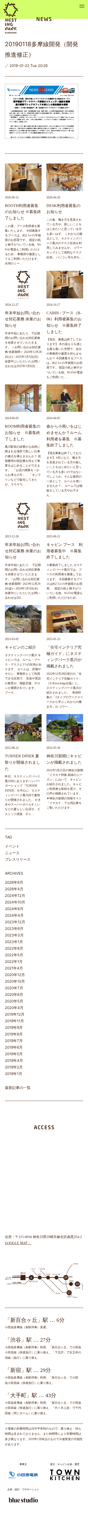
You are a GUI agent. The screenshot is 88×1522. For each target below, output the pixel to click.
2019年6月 (14, 1047)
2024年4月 (14, 915)
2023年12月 (15, 922)
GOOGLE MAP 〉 (18, 1243)
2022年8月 (14, 948)
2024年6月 (14, 908)
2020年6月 (14, 994)
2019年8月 (14, 1034)
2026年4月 (14, 889)
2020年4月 (14, 1007)
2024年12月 (15, 895)
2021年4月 (14, 968)
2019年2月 (14, 1067)
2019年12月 (14, 1014)
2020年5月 (14, 1001)
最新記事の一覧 (18, 1087)
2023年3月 (14, 935)
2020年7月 (14, 988)
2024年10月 (15, 902)
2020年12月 (15, 974)
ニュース (12, 852)
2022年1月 (14, 961)
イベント (12, 846)
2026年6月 (14, 882)
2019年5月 (14, 1054)
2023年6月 (14, 928)
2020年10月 (15, 981)
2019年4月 (14, 1060)
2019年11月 (14, 1021)
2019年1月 (13, 1073)
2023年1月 (14, 941)
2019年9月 (14, 1027)
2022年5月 (14, 955)
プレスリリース (18, 859)
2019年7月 (14, 1040)
